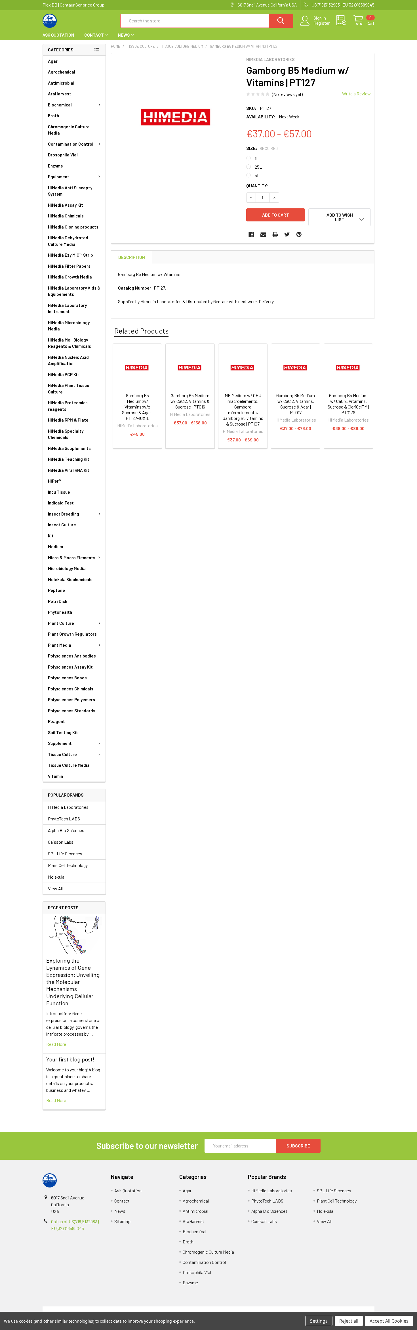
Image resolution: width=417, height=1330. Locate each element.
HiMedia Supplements (69, 448)
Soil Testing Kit (63, 732)
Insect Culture (62, 524)
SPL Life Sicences (65, 853)
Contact (94, 34)
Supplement (60, 743)
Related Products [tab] (141, 330)
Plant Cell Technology (68, 865)
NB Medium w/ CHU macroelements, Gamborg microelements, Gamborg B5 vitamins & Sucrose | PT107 (243, 409)
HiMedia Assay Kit (65, 205)
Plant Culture (61, 623)
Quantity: (257, 185)
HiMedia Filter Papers (69, 266)
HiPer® (54, 480)
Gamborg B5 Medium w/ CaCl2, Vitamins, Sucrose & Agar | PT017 (295, 404)
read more (56, 1044)
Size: (262, 148)
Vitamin (55, 776)
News (124, 34)
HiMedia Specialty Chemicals (65, 434)
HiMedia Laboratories (68, 807)
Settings (319, 1321)
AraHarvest (59, 93)
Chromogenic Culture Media (69, 130)
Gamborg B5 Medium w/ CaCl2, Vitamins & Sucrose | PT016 (190, 401)
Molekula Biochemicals (70, 579)
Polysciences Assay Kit (70, 666)
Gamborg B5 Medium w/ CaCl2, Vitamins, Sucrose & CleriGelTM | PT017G (348, 404)
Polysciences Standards (71, 710)
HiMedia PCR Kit (63, 374)
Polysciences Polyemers (71, 699)
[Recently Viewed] (344, 20)
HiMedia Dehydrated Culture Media (68, 241)
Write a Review (356, 93)
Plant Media (59, 645)
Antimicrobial (61, 82)
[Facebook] (251, 234)
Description (131, 257)
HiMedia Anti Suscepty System (70, 191)
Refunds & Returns (250, 1309)
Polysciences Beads (67, 677)
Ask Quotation (58, 34)
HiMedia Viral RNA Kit (68, 470)
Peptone (56, 590)
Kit (51, 535)
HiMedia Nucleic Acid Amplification (68, 360)
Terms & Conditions (84, 1309)
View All (55, 888)
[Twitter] (287, 234)
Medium (55, 546)
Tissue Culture (62, 754)
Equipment (58, 176)
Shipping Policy (167, 1309)
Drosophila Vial (63, 154)
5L (257, 175)
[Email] (263, 234)
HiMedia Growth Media (70, 276)
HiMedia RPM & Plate (68, 419)
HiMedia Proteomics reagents (68, 406)
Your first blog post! (70, 1059)
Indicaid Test (61, 502)
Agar (53, 61)
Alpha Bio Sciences (66, 830)
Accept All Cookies (389, 1321)
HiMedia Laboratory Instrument (67, 308)
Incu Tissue (59, 492)
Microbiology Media (67, 568)
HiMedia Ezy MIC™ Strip (70, 254)
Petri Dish (57, 601)
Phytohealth (60, 612)
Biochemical (60, 104)
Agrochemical (61, 71)
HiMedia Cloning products (73, 226)
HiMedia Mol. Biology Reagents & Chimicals (69, 343)
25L (258, 166)
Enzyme (55, 165)
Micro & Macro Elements (71, 557)
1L (257, 158)
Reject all (348, 1321)
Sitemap (122, 1221)
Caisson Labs (60, 842)
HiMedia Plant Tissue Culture (68, 388)
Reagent (56, 721)
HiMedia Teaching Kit (68, 459)
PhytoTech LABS (64, 818)
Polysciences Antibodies (72, 655)
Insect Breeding (63, 513)
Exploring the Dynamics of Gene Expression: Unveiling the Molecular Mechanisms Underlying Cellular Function (73, 981)
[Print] (275, 234)
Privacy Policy (333, 1309)
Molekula (56, 876)
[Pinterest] (299, 234)
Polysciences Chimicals (70, 688)
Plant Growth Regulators (72, 633)
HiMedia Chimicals (66, 215)
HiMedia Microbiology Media (69, 326)
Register (321, 23)
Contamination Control (70, 143)
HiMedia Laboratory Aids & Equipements (74, 291)
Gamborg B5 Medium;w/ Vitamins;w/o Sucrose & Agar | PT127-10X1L (137, 407)
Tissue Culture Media (69, 765)
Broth (53, 115)
